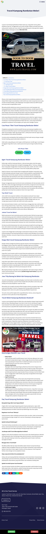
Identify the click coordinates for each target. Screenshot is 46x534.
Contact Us (6, 500)
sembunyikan (10, 77)
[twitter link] (40, 508)
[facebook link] (43, 508)
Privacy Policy (32, 520)
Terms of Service (40, 520)
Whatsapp (19, 152)
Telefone (27, 152)
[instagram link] (37, 508)
